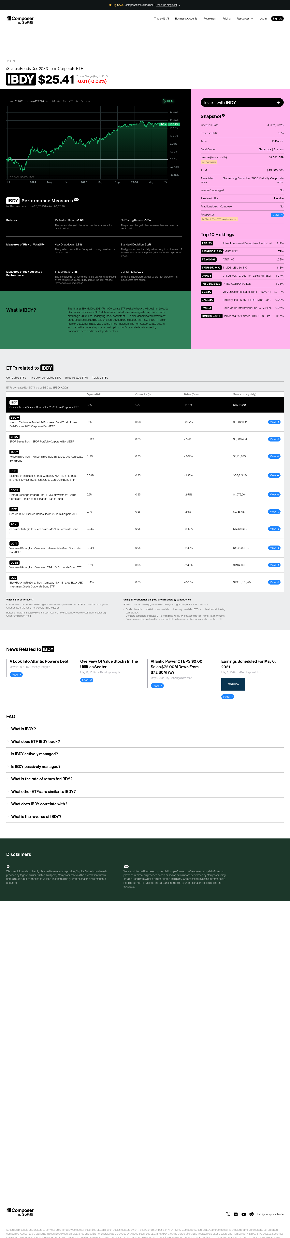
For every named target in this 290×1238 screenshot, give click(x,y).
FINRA (169, 1229)
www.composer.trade (21, 176)
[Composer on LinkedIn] (235, 1214)
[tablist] (145, 378)
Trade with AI (161, 18)
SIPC (178, 1229)
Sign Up (277, 18)
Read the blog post (166, 5)
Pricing (227, 18)
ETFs (12, 60)
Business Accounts (186, 18)
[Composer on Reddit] (251, 1214)
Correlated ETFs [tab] (16, 377)
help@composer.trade (270, 1214)
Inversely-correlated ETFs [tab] (45, 377)
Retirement (210, 18)
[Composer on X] (228, 1214)
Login (263, 18)
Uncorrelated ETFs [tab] (76, 377)
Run (170, 101)
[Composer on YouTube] (243, 1214)
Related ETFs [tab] (100, 377)
